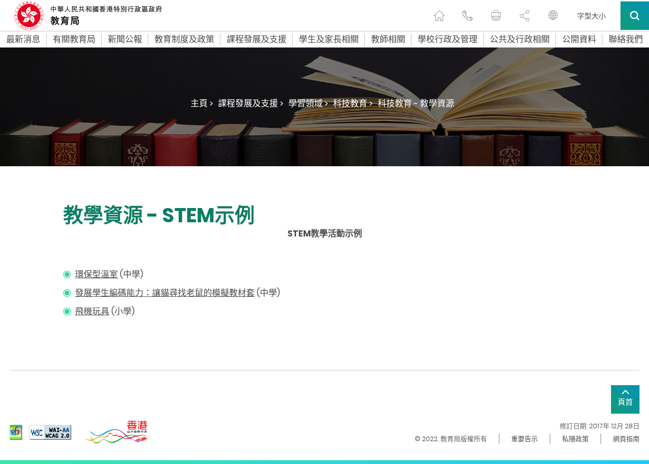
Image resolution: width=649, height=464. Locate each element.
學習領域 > (308, 103)
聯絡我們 (626, 39)
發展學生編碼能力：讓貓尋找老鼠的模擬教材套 (165, 293)
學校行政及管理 (447, 39)
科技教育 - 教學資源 (416, 103)
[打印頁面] (496, 16)
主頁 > (202, 103)
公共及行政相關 (520, 39)
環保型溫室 (96, 274)
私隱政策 (575, 439)
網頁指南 (626, 439)
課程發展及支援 (256, 39)
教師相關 (388, 39)
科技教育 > (353, 103)
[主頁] (439, 16)
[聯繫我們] (467, 16)
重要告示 (524, 439)
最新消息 (23, 39)
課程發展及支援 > (251, 103)
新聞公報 (125, 39)
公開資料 (579, 39)
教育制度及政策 (184, 39)
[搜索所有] (634, 15)
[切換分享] (524, 16)
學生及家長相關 (329, 39)
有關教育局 (74, 39)
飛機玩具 (92, 311)
